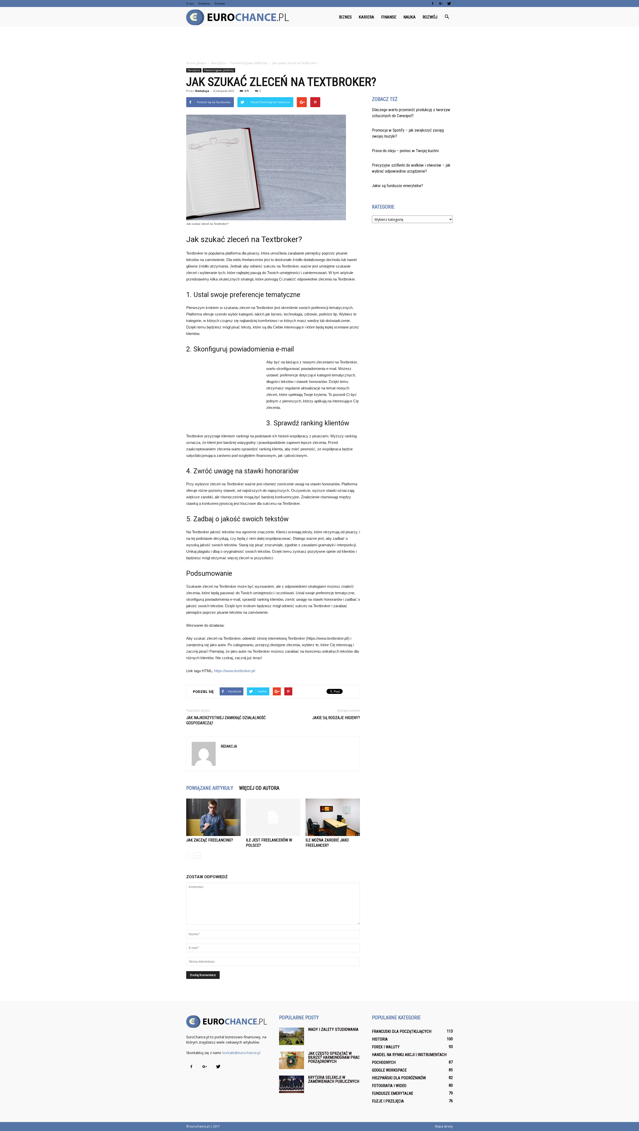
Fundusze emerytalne (392, 1093)
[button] (447, 17)
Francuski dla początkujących (401, 1031)
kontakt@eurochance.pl (241, 1052)
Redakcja (202, 91)
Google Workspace (389, 1070)
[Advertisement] (319, 44)
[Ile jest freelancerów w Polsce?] (273, 817)
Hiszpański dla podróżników (399, 1078)
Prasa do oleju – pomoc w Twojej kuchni (405, 150)
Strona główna (196, 63)
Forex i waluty (386, 1047)
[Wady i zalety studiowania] (291, 1036)
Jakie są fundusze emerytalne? (397, 185)
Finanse (388, 16)
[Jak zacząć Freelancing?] (213, 817)
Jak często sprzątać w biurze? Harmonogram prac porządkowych (334, 1057)
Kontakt (220, 3)
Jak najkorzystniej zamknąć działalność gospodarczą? (226, 720)
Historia (380, 1039)
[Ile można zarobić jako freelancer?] (333, 817)
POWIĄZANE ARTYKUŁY (209, 788)
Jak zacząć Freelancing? (209, 840)
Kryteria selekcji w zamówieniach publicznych (333, 1079)
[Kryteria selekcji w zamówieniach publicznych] (291, 1084)
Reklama (204, 3)
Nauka (409, 16)
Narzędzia (194, 70)
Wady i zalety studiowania (333, 1029)
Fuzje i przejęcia (388, 1101)
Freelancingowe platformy (219, 70)
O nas (190, 3)
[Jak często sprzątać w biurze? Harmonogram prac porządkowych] (291, 1060)
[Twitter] (449, 3)
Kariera (366, 16)
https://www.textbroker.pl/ (234, 671)
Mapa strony (444, 1126)
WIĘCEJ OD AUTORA (259, 788)
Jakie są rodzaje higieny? (336, 717)
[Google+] (441, 3)
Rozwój (430, 16)
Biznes (345, 16)
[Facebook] (432, 3)
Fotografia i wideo (389, 1085)
